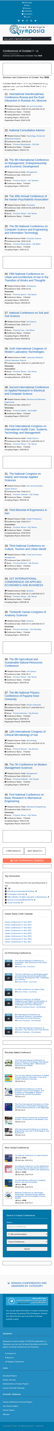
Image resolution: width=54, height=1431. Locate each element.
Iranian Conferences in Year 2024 (18, 922)
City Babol (36, 244)
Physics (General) (34, 705)
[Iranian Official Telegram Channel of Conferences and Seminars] (27, 1301)
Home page (28, 3)
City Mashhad (41, 1007)
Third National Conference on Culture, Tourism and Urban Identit (25, 547)
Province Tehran (19, 213)
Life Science (31, 671)
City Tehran (32, 213)
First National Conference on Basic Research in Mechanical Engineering (24, 798)
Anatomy (30, 621)
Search (9, 1222)
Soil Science (31, 322)
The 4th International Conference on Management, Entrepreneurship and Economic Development (27, 163)
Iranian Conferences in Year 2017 (18, 942)
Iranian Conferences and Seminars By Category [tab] (29, 1284)
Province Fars (18, 330)
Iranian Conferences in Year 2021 (18, 930)
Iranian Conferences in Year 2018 (18, 939)
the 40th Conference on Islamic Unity (29, 989)
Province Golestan (20, 494)
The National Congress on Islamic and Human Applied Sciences (23, 477)
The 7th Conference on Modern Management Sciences (26, 766)
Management (32, 172)
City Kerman (33, 563)
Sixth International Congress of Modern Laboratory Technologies (25, 350)
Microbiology (32, 740)
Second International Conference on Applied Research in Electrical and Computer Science (27, 390)
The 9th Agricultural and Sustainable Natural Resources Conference (23, 662)
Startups (6, 1414)
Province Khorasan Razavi (26, 1007)
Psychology (31, 136)
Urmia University (13, 903)
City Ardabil (32, 411)
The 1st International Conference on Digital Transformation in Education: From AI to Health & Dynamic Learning (32, 1077)
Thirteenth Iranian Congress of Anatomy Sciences (25, 613)
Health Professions (34, 519)
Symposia (39, 1426)
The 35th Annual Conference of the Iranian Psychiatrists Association (26, 198)
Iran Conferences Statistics (28, 860)
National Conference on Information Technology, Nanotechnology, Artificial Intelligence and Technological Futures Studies (30, 1195)
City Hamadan (35, 629)
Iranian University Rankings (13, 1388)
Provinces (27, 8)
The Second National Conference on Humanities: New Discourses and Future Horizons (31, 962)
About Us (10, 1358)
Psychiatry (31, 205)
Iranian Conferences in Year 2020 (18, 933)
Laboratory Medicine (35, 357)
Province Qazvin (19, 180)
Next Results (34, 851)
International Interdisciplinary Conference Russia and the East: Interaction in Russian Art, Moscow (26, 97)
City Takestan (33, 180)
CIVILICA (30, 1341)
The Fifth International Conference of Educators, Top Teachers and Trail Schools (32, 1029)
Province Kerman (20, 563)
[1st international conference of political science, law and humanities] (8, 1183)
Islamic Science (11, 489)
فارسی (28, 17)
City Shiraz (30, 330)
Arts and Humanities (34, 106)
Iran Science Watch (10, 1406)
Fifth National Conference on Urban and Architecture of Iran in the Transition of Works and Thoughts (26, 277)
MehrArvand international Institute (21, 891)
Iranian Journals (9, 1380)
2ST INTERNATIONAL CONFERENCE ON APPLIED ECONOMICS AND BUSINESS (24, 582)
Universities (28, 11)
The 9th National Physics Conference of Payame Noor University (22, 696)
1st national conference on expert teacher (31, 1155)
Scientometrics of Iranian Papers (16, 1384)
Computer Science (34, 238)
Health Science (33, 438)
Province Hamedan (20, 629)
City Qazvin (32, 294)
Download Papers (10, 1376)
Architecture (31, 286)
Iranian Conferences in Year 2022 (18, 928)
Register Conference (16, 1362)
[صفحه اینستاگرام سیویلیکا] (19, 21)
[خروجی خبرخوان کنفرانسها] (31, 21)
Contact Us (11, 1353)
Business (30, 591)
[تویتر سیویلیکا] (23, 21)
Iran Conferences (11, 54)
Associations (28, 14)
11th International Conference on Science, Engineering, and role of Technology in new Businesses (32, 1131)
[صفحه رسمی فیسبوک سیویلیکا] (27, 21)
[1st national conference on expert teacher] (8, 1158)
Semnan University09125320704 (20, 900)
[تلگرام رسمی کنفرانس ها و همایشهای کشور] (35, 21)
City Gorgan (34, 494)
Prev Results (14, 851)
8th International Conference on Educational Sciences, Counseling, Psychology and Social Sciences (28, 1016)
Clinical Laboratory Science (15, 360)
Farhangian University (16, 894)
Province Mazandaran (22, 144)
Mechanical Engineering (36, 807)
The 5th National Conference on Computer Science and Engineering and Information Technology (26, 229)
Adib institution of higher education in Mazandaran (27, 897)
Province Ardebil (19, 411)
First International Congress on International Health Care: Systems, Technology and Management (26, 429)
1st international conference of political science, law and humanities (30, 1181)
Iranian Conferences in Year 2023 (18, 925)
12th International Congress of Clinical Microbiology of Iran (25, 733)
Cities (28, 5)
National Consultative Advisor (27, 130)
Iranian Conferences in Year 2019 (18, 936)
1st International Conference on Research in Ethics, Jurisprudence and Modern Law (31, 1118)
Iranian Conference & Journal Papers (17, 1402)
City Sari (35, 144)
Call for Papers (9, 1410)
